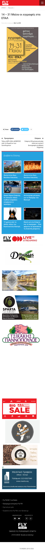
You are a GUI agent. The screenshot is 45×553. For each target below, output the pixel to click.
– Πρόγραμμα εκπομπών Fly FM (12, 504)
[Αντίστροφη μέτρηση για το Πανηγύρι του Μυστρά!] (32, 187)
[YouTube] (19, 518)
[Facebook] (15, 518)
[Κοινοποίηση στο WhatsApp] (30, 518)
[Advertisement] (22, 99)
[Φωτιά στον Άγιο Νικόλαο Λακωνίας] (12, 167)
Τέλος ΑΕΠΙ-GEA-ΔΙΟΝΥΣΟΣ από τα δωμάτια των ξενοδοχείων (11, 143)
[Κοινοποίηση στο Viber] (26, 518)
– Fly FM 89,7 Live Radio (9, 500)
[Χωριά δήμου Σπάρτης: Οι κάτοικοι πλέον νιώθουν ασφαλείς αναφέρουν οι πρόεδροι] (12, 187)
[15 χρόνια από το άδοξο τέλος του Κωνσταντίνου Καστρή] (12, 214)
